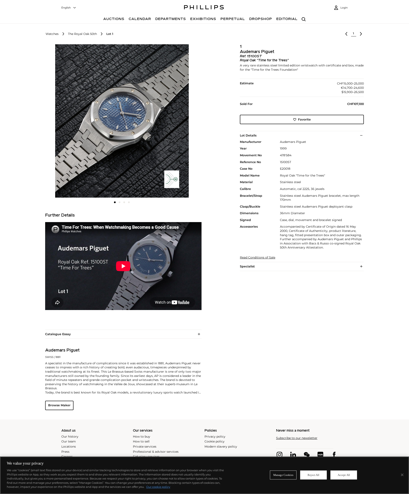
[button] (121, 121)
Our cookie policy (158, 486)
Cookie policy (214, 441)
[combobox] (68, 8)
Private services (144, 446)
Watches (52, 34)
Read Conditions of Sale (257, 257)
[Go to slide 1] (115, 202)
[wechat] (306, 454)
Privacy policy (214, 436)
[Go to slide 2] (119, 202)
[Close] (402, 475)
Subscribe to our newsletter (296, 438)
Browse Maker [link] (59, 405)
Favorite (304, 119)
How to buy (141, 436)
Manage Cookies (283, 475)
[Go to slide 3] (124, 202)
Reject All (313, 475)
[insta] (279, 454)
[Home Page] (204, 8)
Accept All (344, 475)
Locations (68, 446)
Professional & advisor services (156, 452)
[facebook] (334, 454)
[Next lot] (361, 34)
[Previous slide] (70, 121)
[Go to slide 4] (129, 202)
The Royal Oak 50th (82, 34)
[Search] (304, 19)
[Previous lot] (346, 34)
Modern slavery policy (220, 446)
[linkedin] (293, 454)
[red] (320, 454)
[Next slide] (173, 121)
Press (65, 452)
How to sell (141, 441)
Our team (68, 441)
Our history (69, 436)
